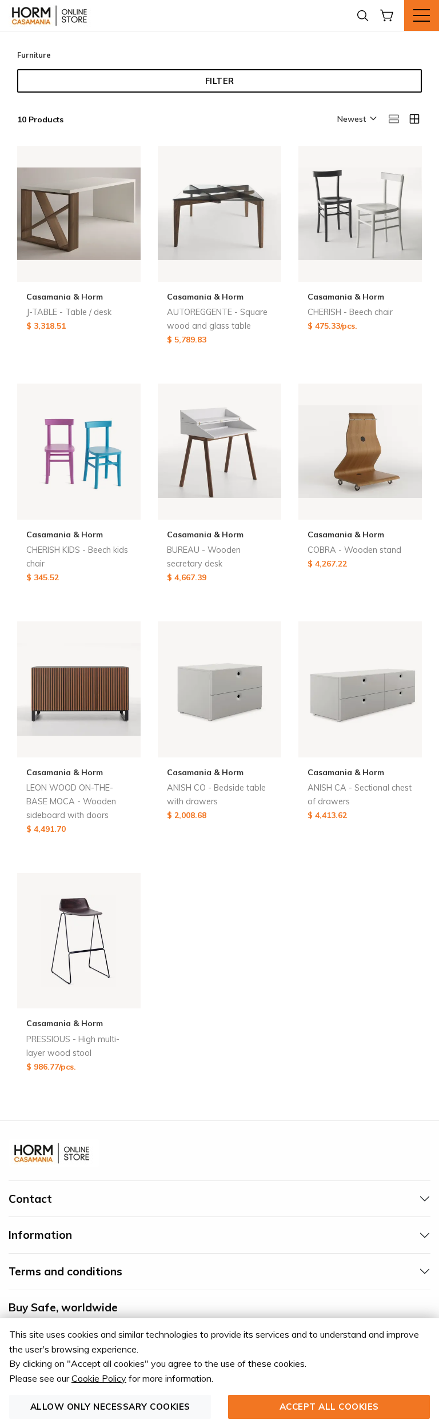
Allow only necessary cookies (110, 1406)
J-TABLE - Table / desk (68, 312)
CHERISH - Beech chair (350, 312)
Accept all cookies (329, 1406)
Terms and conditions (65, 1271)
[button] (356, 119)
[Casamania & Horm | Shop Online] (51, 15)
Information (40, 1235)
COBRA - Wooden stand (354, 550)
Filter (219, 81)
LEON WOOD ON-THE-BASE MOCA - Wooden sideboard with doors (71, 801)
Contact (30, 1199)
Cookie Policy (98, 1378)
